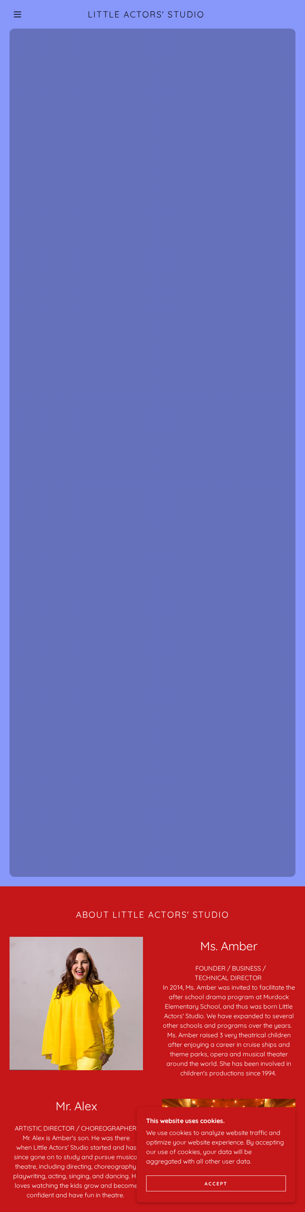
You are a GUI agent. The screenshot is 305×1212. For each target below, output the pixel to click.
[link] (146, 15)
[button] (17, 14)
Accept (216, 1184)
